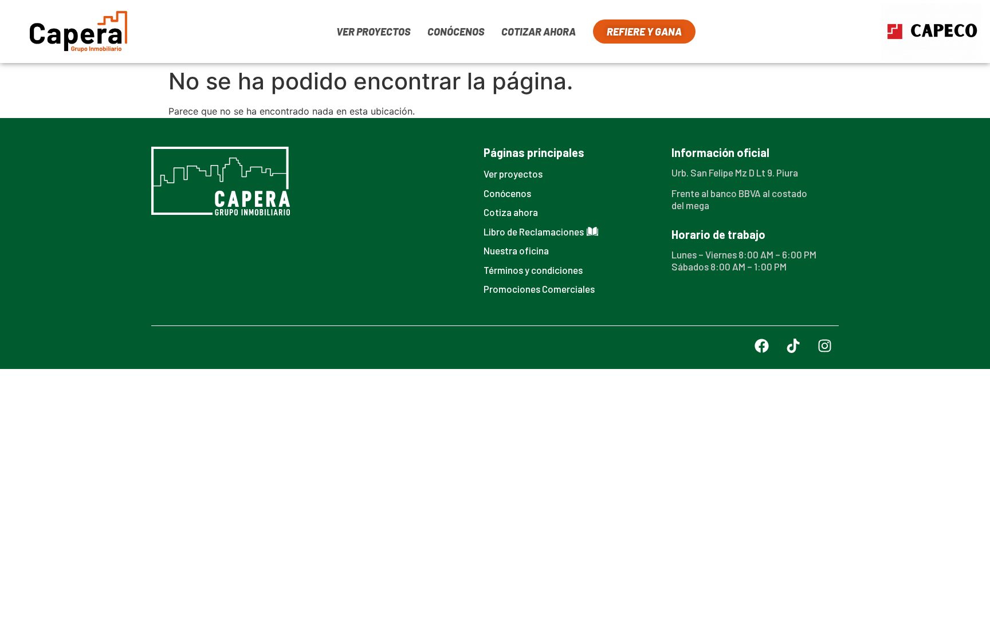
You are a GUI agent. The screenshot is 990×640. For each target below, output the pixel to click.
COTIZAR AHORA (538, 31)
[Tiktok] (793, 346)
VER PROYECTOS (373, 31)
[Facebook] (761, 346)
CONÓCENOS (455, 31)
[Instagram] (824, 346)
